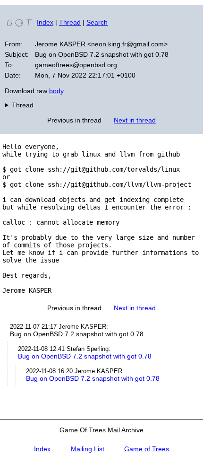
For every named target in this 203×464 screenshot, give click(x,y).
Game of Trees (146, 449)
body (56, 91)
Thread (70, 22)
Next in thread (135, 120)
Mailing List (87, 449)
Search (97, 22)
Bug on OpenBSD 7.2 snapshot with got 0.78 (85, 356)
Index (45, 22)
